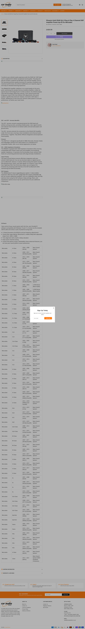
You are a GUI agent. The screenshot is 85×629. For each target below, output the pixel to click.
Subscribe (48, 318)
